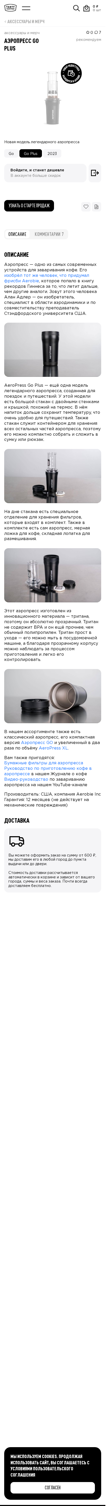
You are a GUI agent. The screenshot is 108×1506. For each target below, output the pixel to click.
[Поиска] (76, 8)
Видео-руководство (26, 780)
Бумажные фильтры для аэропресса (43, 763)
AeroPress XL (53, 748)
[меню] (26, 8)
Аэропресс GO (37, 743)
